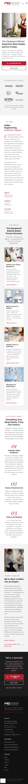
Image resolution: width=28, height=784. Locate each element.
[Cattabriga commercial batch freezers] (8, 86)
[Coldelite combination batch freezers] (19, 86)
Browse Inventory (11, 403)
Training (6, 760)
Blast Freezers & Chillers (11, 744)
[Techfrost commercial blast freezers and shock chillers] (19, 100)
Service (6, 762)
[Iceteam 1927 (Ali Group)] (8, 93)
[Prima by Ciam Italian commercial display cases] (8, 100)
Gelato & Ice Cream (9, 742)
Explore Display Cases (12, 363)
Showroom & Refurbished (11, 749)
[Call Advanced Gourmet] (23, 3)
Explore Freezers (11, 323)
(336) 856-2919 (8, 729)
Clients (6, 765)
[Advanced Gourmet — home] (14, 704)
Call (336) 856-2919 (15, 63)
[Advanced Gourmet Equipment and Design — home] (12, 4)
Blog (5, 767)
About (6, 757)
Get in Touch (14, 68)
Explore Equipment (11, 284)
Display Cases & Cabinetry (11, 747)
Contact (6, 770)
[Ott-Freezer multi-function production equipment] (19, 93)
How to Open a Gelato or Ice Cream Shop (12, 645)
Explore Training (9, 640)
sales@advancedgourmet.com (12, 734)
